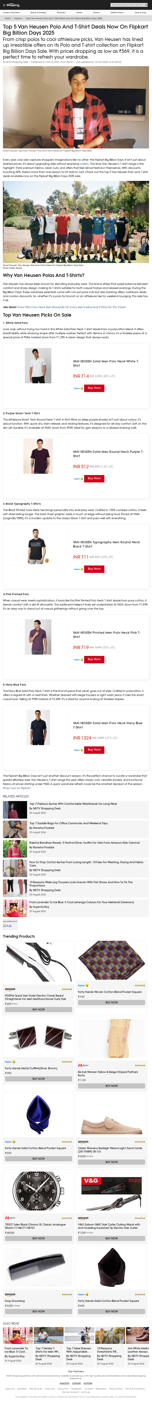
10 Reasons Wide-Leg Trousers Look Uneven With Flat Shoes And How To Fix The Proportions (81, 884)
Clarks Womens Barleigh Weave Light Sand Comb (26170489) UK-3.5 (110, 1150)
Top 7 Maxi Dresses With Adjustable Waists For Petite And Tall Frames (78, 1350)
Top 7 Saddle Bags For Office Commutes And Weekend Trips (68, 823)
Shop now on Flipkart (16, 788)
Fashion (79, 12)
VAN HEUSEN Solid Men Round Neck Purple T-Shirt (108, 454)
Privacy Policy (116, 1388)
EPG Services (35, 1388)
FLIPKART (76, 1383)
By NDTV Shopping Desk (15, 62)
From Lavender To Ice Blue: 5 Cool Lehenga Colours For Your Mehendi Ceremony (81, 902)
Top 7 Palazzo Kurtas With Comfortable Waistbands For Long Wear (73, 803)
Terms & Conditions (135, 1388)
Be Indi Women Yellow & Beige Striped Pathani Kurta (108, 1073)
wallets (84, 164)
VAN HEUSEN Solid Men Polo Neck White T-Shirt (106, 363)
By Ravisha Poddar (41, 828)
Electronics (61, 12)
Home (8, 18)
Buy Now (39, 1009)
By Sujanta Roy (39, 907)
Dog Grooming (15, 1301)
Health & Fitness (117, 12)
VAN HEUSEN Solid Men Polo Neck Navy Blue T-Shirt (108, 725)
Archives (85, 1392)
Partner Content (70, 1392)
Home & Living (140, 12)
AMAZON (64, 1383)
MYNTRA (88, 1383)
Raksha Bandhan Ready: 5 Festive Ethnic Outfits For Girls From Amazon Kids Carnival (84, 842)
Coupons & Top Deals (11, 12)
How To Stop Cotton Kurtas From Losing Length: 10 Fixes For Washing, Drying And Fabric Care (86, 864)
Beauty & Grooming (38, 12)
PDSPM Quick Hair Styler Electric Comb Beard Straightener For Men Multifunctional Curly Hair (35, 997)
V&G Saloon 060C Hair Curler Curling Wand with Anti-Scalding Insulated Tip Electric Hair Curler (109, 1226)
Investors (88, 1388)
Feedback (76, 1388)
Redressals (101, 1388)
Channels (50, 1388)
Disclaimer (62, 1388)
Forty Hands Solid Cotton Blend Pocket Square (35, 1148)
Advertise (22, 1388)
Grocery (96, 12)
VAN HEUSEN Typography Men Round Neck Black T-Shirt (106, 544)
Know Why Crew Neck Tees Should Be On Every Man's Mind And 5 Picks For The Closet (71, 307)
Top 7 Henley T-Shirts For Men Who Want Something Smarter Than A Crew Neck (48, 1350)
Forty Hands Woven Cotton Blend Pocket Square (110, 992)
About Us (9, 1388)
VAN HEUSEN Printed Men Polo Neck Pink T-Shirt (107, 635)
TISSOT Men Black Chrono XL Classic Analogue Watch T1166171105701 (35, 1226)
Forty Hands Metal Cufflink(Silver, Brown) (31, 1068)
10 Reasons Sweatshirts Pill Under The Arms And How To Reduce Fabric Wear (107, 1350)
